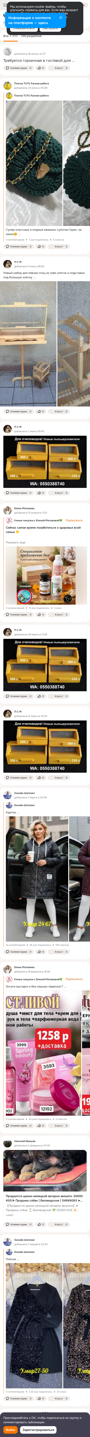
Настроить (50, 28)
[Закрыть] (61, 17)
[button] (18, 68)
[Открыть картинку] (34, 163)
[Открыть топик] (45, 60)
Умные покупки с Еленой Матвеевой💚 (38, 520)
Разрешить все (24, 28)
